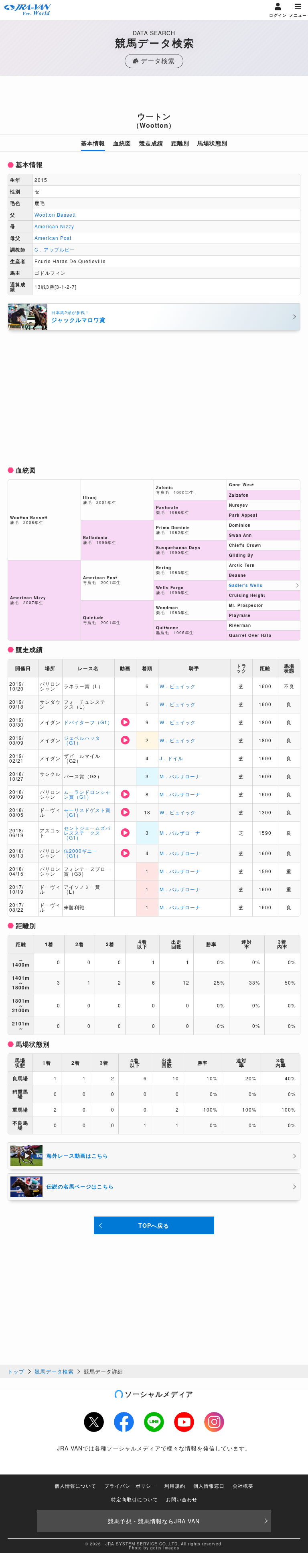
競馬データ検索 (54, 1371)
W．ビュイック (178, 686)
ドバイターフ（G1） (88, 722)
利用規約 (174, 1485)
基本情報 (93, 143)
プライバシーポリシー (130, 1485)
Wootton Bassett (55, 214)
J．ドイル (171, 758)
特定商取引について (134, 1499)
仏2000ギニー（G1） (80, 853)
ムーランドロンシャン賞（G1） (87, 794)
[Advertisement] (154, 96)
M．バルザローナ (180, 776)
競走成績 (151, 143)
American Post (52, 237)
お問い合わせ (181, 1499)
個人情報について (75, 1485)
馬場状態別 (212, 143)
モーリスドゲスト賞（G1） (87, 812)
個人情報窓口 (209, 1485)
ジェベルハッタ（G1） (82, 740)
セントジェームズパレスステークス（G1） (87, 832)
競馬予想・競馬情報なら (154, 1521)
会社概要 (243, 1485)
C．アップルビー (54, 249)
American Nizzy (54, 226)
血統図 (122, 143)
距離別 (180, 143)
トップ (16, 1371)
